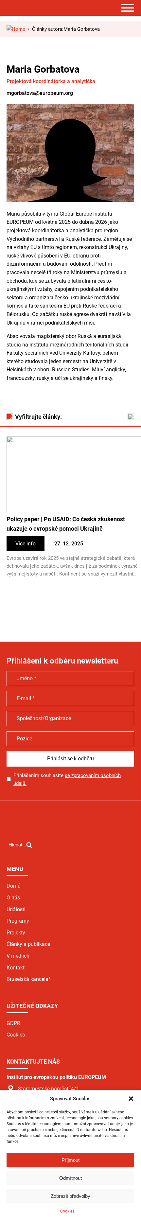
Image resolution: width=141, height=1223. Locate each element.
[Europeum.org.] (16, 29)
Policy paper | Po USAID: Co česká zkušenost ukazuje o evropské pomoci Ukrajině (66, 524)
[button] (131, 1098)
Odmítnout (70, 1178)
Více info (25, 544)
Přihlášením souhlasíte (67, 779)
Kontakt (16, 968)
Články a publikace (28, 944)
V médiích (18, 956)
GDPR (13, 1023)
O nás (13, 898)
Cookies (67, 1211)
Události (16, 909)
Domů (14, 886)
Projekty (16, 933)
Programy (18, 921)
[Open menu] (127, 8)
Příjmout (70, 1160)
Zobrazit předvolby (70, 1196)
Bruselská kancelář (28, 979)
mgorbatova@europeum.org (40, 93)
